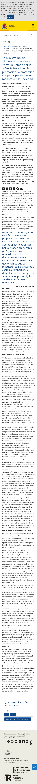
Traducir (5, 41)
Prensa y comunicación (14, 46)
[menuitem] (10, 734)
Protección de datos (10, 738)
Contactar (12, 736)
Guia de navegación (10, 734)
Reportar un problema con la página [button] (17, 719)
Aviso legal (21, 734)
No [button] (13, 714)
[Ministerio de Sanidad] (9, 26)
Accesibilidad (21, 736)
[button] (32, 25)
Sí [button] (6, 714)
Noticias (25, 46)
